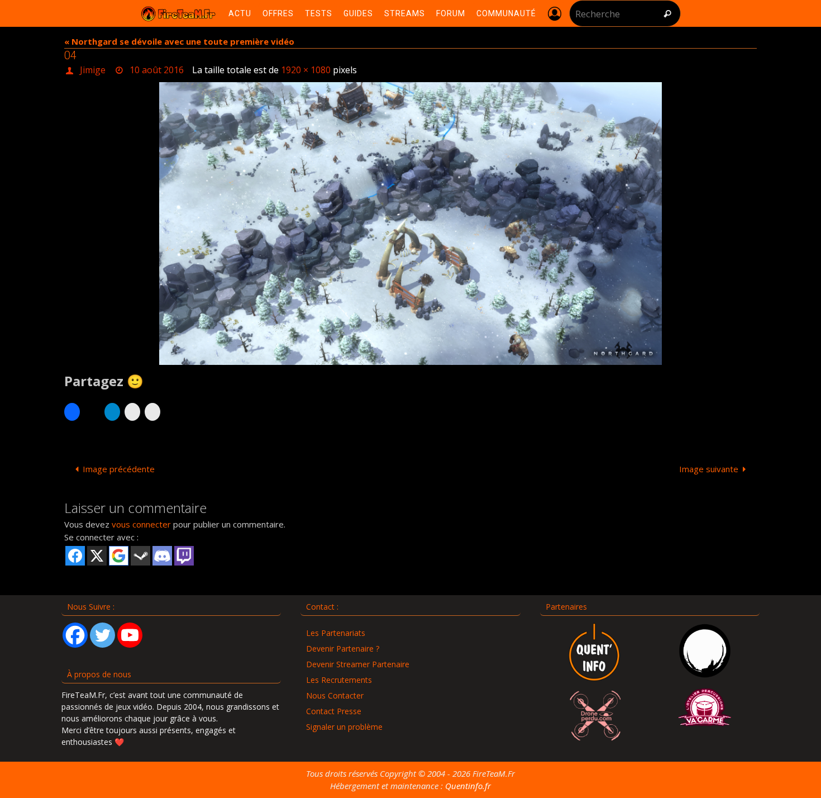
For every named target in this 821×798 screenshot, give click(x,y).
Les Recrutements (339, 679)
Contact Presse (333, 711)
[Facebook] (75, 635)
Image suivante (708, 468)
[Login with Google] (118, 556)
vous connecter (141, 524)
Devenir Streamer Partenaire (357, 664)
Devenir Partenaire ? (342, 648)
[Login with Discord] (162, 556)
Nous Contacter (335, 695)
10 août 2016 (157, 70)
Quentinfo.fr (468, 785)
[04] (410, 223)
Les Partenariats (335, 633)
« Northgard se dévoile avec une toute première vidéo (179, 41)
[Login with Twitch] (184, 556)
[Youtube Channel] (129, 635)
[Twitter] (102, 635)
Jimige (93, 70)
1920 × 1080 (306, 70)
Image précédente (119, 468)
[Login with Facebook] (75, 556)
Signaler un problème (344, 726)
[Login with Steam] (140, 556)
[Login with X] (97, 556)
